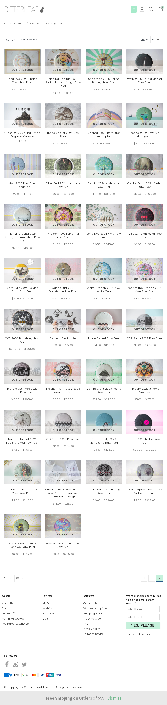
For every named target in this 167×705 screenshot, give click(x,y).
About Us (7, 603)
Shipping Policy (93, 613)
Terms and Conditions (140, 634)
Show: (144, 39)
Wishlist (48, 608)
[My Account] (142, 9)
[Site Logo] (24, 9)
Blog (4, 608)
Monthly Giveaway (13, 618)
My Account (50, 603)
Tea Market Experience (15, 623)
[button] (134, 9)
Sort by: (10, 39)
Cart (45, 618)
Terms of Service (94, 634)
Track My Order (92, 618)
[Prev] (144, 578)
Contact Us (90, 603)
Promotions (50, 613)
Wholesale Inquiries (96, 608)
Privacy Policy (92, 629)
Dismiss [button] (114, 698)
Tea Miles (8, 613)
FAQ (86, 623)
